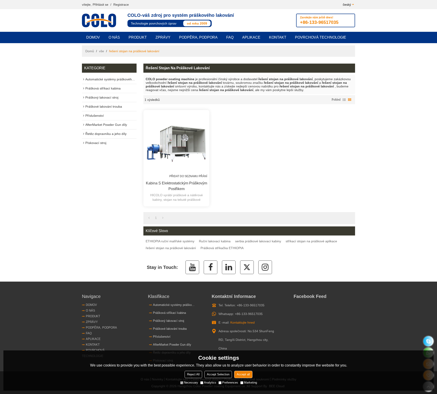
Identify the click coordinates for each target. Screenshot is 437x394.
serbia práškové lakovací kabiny (258, 241)
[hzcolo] (428, 341)
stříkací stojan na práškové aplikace (311, 241)
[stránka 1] (149, 217)
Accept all (243, 374)
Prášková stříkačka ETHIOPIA (222, 248)
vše (101, 51)
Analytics (210, 382)
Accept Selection (218, 374)
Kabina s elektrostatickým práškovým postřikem (176, 186)
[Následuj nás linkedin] (229, 267)
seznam (344, 99)
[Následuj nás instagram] (265, 267)
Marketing (250, 382)
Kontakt (277, 37)
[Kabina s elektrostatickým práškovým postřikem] (176, 142)
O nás (114, 37)
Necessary (191, 382)
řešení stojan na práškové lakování (171, 248)
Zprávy (162, 37)
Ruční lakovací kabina (215, 241)
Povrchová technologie (320, 37)
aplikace (251, 37)
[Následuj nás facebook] (210, 267)
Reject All (193, 374)
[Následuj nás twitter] (247, 267)
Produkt (138, 37)
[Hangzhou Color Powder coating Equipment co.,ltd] (100, 20)
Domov (93, 37)
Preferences (230, 382)
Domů (89, 51)
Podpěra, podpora (198, 37)
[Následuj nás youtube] (192, 267)
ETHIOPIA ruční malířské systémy (170, 241)
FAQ (230, 37)
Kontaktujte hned (242, 322)
